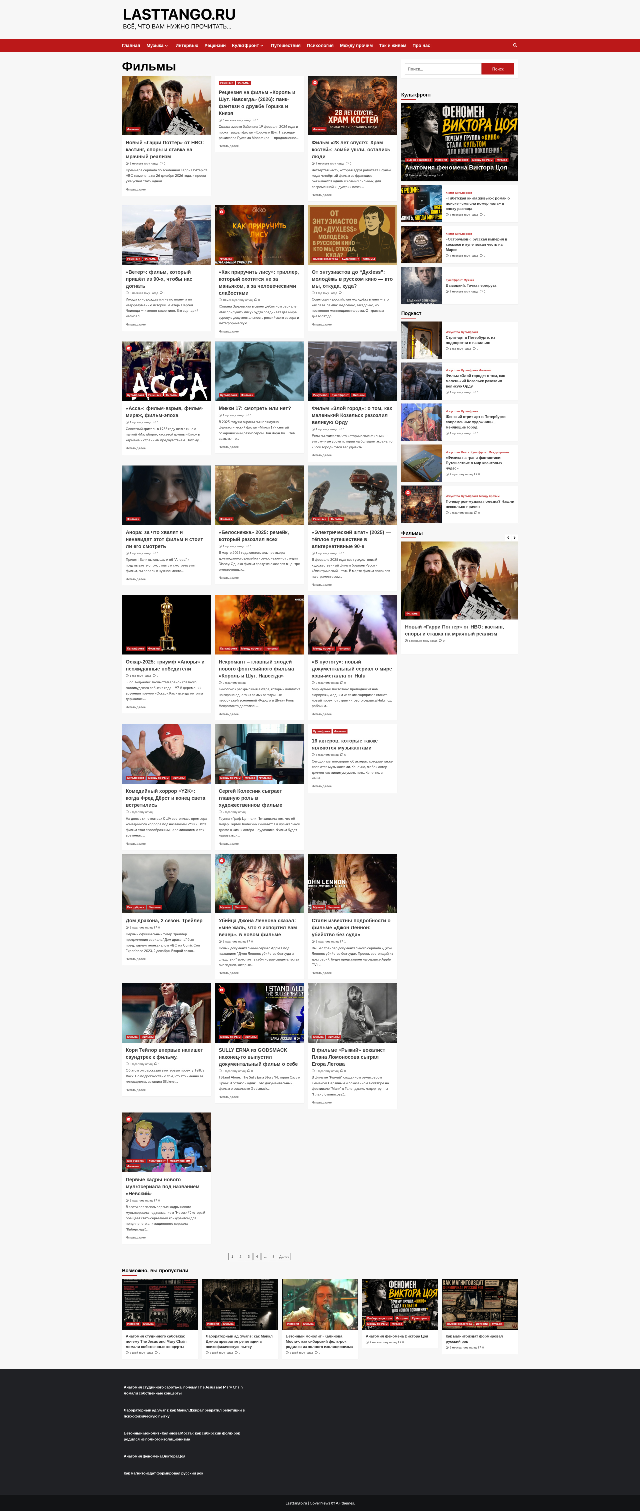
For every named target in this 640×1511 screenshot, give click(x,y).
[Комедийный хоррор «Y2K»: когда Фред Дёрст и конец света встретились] (166, 754)
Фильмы (133, 129)
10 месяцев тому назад (237, 300)
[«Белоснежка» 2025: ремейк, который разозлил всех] (259, 495)
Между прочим (356, 45)
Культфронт (245, 45)
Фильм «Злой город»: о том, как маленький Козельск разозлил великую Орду (352, 415)
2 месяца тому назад (422, 175)
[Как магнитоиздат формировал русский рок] (480, 1304)
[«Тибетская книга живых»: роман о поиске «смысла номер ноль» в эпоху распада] (421, 203)
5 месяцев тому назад (144, 163)
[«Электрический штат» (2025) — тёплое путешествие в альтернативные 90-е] (352, 495)
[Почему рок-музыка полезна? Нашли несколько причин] (421, 504)
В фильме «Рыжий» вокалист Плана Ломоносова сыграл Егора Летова (348, 1057)
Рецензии (215, 45)
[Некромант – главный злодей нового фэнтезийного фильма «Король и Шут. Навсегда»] (259, 624)
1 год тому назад (326, 293)
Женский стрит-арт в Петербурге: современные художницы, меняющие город (476, 421)
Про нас (421, 45)
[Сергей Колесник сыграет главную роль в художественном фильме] (259, 754)
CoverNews (320, 1502)
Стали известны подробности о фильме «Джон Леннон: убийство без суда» (351, 927)
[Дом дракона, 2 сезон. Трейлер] (166, 883)
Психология (320, 45)
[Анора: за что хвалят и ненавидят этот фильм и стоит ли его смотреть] (166, 495)
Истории (441, 159)
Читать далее (136, 189)
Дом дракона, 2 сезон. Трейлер (164, 920)
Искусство (320, 395)
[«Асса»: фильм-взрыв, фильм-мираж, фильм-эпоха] (166, 371)
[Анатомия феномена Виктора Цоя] (459, 142)
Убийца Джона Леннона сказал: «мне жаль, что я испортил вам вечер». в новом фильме (258, 927)
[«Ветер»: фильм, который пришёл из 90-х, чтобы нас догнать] (166, 234)
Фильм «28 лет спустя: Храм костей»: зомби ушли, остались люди (351, 149)
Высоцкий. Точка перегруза (471, 285)
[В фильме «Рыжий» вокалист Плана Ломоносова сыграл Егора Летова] (352, 1013)
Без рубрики (135, 907)
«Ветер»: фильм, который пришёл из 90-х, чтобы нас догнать (159, 279)
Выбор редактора (325, 258)
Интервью (187, 45)
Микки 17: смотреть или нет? (255, 408)
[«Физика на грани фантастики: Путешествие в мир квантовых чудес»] (421, 463)
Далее (284, 1256)
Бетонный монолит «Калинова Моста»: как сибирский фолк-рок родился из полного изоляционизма (319, 1341)
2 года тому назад (234, 682)
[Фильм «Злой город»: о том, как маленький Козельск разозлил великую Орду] (352, 371)
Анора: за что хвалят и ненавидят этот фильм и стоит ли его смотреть (164, 539)
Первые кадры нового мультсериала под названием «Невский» (163, 1186)
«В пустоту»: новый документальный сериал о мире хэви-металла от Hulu (352, 668)
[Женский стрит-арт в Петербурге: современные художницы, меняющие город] (421, 422)
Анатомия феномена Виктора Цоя (456, 167)
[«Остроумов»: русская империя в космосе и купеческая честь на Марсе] (421, 244)
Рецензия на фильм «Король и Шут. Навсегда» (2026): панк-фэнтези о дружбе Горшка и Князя (456, 634)
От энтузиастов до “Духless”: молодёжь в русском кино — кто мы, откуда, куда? (352, 279)
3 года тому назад (327, 754)
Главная (131, 45)
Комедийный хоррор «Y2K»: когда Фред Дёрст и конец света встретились (165, 798)
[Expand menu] (166, 46)
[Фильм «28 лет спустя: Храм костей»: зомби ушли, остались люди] (352, 105)
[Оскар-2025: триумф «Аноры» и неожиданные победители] (166, 624)
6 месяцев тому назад (237, 120)
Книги (450, 192)
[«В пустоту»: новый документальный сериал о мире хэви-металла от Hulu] (352, 624)
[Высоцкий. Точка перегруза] (421, 285)
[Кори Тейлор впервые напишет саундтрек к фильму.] (166, 1013)
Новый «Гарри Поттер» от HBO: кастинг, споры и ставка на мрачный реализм (165, 149)
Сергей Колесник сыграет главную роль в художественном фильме (250, 798)
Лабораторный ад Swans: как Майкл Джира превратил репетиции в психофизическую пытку (239, 1341)
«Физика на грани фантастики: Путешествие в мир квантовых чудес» (474, 463)
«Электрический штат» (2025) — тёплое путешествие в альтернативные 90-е (351, 539)
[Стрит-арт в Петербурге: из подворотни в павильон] (421, 340)
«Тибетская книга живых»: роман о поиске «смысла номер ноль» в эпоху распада (478, 203)
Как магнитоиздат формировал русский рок (163, 1473)
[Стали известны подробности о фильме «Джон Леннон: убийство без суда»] (352, 883)
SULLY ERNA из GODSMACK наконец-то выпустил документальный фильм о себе (258, 1057)
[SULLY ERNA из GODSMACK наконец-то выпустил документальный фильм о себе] (259, 1013)
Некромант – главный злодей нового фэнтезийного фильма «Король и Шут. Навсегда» (256, 668)
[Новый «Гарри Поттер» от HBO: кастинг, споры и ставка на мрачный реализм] (166, 105)
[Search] (515, 45)
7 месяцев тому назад (330, 163)
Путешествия (286, 45)
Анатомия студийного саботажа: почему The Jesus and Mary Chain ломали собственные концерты (156, 1341)
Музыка (155, 45)
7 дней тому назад (141, 1352)
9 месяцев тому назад (144, 293)
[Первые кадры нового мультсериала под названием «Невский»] (166, 1142)
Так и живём (392, 45)
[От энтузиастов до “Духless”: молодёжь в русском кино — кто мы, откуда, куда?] (352, 234)
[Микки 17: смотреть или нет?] (259, 371)
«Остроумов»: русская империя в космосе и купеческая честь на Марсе (476, 244)
